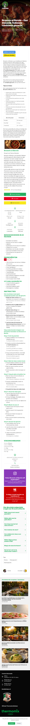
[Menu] (27, 5)
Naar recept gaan (10, 52)
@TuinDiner (22, 481)
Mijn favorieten (15, 202)
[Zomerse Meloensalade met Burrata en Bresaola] (15, 633)
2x (7, 259)
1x (5, 259)
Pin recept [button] (15, 198)
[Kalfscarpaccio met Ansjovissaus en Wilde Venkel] (15, 612)
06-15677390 (7, 685)
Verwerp (19, 723)
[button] (4, 190)
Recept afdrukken (10, 55)
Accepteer (11, 723)
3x (10, 259)
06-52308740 (7, 681)
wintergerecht (7, 562)
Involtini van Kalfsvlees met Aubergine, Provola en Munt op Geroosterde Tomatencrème (13, 599)
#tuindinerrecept (18, 482)
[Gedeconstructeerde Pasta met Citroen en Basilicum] (15, 655)
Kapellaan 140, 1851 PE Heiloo (11, 677)
